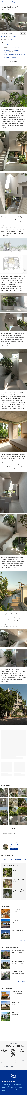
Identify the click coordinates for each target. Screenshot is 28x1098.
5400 (8, 42)
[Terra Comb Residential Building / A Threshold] (5, 964)
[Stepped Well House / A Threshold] (13, 793)
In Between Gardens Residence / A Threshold (18, 972)
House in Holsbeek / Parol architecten (18, 870)
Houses (3, 36)
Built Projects (18, 859)
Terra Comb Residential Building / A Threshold (18, 962)
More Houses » (22, 940)
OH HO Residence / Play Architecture (18, 1013)
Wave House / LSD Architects (16, 910)
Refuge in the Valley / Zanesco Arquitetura (18, 891)
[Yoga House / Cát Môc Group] (7, 883)
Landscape (6, 57)
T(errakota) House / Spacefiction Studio (17, 992)
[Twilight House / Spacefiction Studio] (5, 1005)
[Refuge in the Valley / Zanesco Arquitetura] (7, 893)
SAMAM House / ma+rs (17, 931)
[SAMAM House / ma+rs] (5, 934)
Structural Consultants (9, 50)
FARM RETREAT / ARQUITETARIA (16, 921)
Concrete (4, 859)
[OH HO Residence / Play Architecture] (5, 1016)
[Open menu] (2, 2)
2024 (8, 45)
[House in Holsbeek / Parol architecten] (7, 872)
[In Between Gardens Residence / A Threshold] (5, 975)
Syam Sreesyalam (15, 47)
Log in (24, 1)
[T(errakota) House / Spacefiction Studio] (5, 995)
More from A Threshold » (20, 981)
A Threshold (12, 39)
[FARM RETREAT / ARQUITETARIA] (5, 923)
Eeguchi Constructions (20, 54)
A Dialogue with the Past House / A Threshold (18, 951)
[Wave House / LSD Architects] (5, 913)
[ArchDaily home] (13, 2)
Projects (10, 859)
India (14, 36)
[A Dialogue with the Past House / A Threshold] (5, 954)
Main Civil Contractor (9, 54)
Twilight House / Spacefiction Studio (17, 1003)
